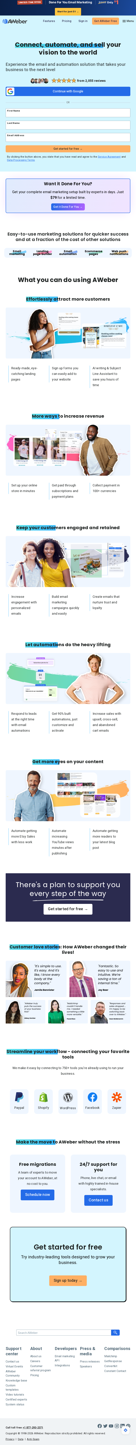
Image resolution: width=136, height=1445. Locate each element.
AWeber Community (13, 1373)
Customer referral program (40, 1368)
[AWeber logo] (14, 21)
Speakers (86, 1366)
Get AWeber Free (105, 21)
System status (15, 1404)
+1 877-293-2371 (33, 1428)
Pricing (66, 21)
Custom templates (12, 1387)
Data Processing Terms (21, 160)
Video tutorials (15, 1395)
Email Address (15, 135)
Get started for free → (68, 909)
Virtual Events (14, 1366)
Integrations (62, 1365)
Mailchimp (110, 1356)
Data (20, 1439)
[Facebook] (100, 1426)
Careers (35, 1361)
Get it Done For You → (68, 207)
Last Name (13, 123)
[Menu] (128, 21)
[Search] (115, 1333)
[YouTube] (111, 1426)
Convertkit (110, 1366)
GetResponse (113, 1361)
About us (36, 1356)
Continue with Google (68, 91)
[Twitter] (105, 1426)
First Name (13, 110)
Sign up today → (68, 1280)
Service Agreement (109, 157)
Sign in (82, 21)
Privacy (10, 1439)
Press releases (90, 1362)
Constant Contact (115, 1371)
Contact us (98, 1200)
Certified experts (16, 1400)
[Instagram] (117, 1426)
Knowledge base (16, 1381)
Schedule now (37, 1194)
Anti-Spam (33, 1439)
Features (49, 21)
